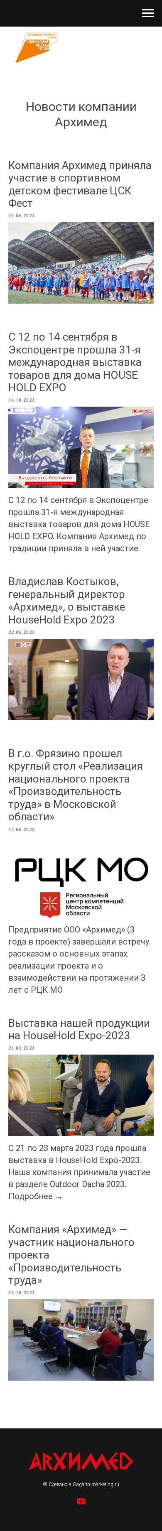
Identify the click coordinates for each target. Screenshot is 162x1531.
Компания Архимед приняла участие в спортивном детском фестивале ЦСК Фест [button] (80, 184)
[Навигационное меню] (148, 13)
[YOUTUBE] (81, 1504)
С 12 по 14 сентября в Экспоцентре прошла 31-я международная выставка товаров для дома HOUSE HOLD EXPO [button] (75, 362)
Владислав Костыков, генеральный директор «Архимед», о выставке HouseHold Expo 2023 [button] (66, 600)
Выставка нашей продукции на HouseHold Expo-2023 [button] (79, 1029)
